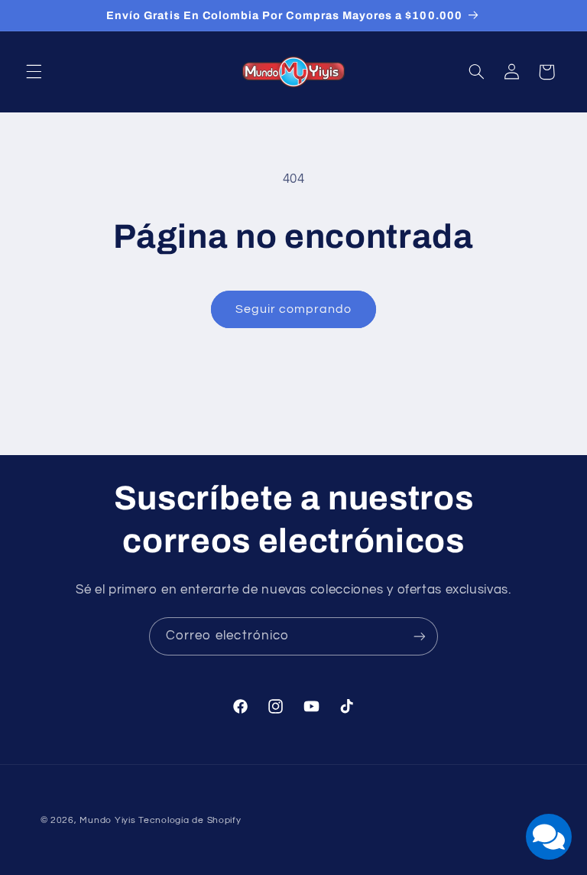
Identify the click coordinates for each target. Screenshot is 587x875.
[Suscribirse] (419, 636)
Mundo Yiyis (107, 820)
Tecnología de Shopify (189, 820)
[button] (33, 71)
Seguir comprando (293, 309)
